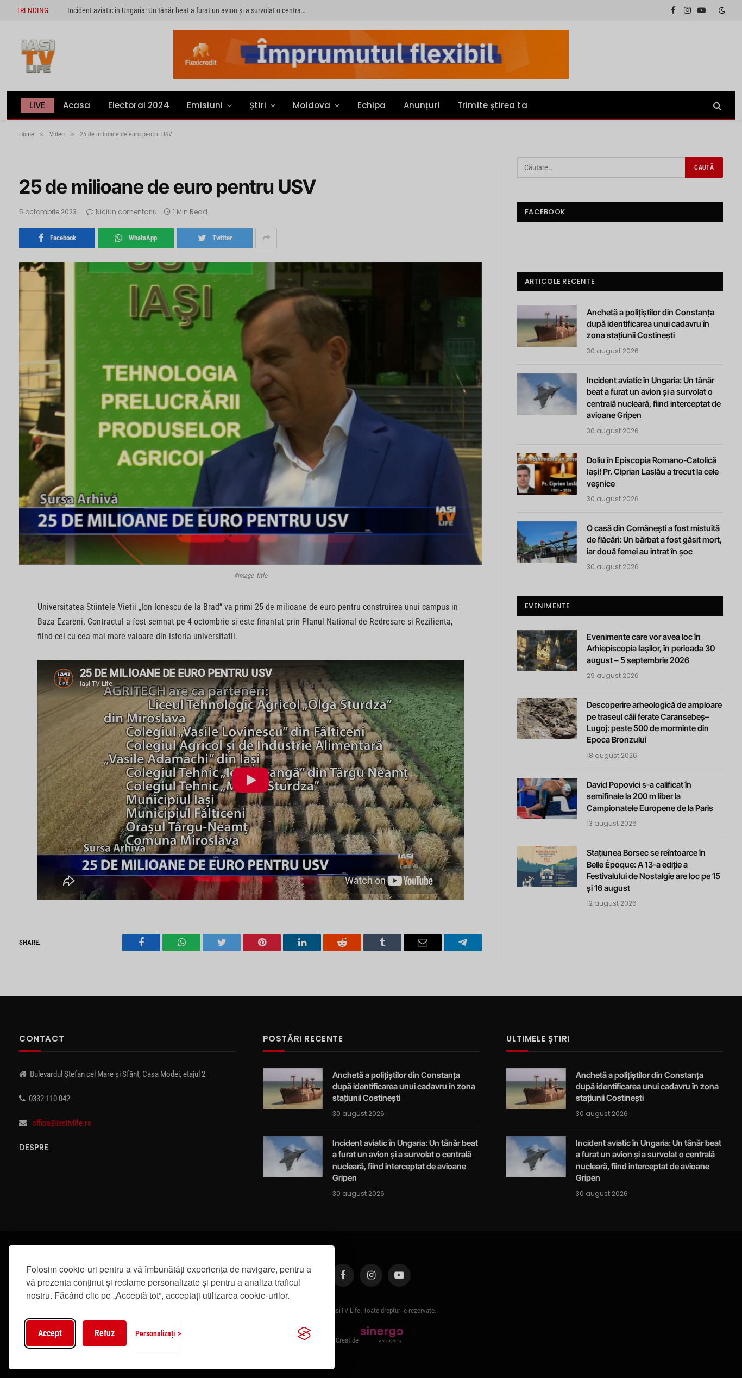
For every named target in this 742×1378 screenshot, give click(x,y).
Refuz (105, 1333)
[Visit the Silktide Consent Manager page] (304, 1333)
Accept (50, 1333)
